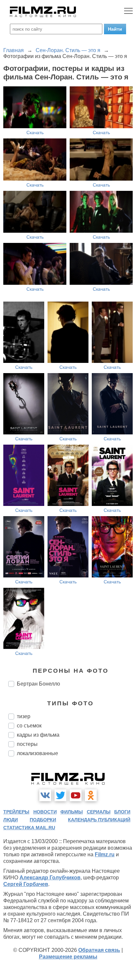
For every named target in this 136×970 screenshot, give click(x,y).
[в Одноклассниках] (91, 795)
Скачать (35, 132)
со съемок (29, 725)
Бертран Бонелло (38, 684)
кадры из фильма (38, 735)
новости (45, 811)
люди (10, 819)
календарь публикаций (99, 819)
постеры (27, 744)
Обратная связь (99, 950)
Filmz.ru (105, 854)
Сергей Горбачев (25, 884)
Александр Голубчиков (50, 877)
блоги (122, 811)
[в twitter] (60, 795)
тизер (23, 716)
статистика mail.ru (29, 827)
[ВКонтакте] (45, 795)
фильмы (71, 811)
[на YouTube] (76, 795)
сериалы (99, 811)
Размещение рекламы (68, 956)
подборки (43, 819)
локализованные (37, 753)
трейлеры (16, 811)
